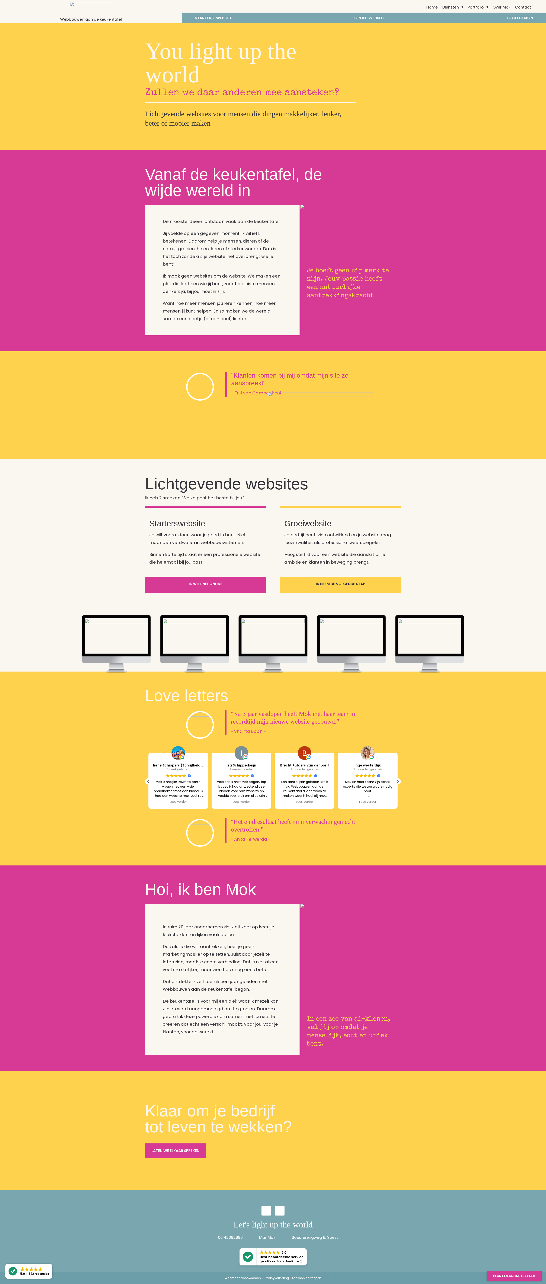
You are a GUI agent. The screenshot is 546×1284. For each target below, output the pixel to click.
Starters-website (213, 18)
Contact (523, 8)
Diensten (450, 8)
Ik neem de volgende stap (340, 583)
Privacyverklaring (276, 1278)
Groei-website (369, 18)
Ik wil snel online (205, 583)
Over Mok (501, 8)
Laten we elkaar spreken (175, 1150)
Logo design (520, 18)
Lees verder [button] (178, 802)
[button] (397, 781)
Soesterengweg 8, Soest (315, 1237)
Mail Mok (267, 1237)
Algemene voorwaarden (243, 1278)
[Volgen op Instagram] (266, 1211)
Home (432, 8)
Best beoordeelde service (281, 1257)
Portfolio (476, 8)
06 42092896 (230, 1237)
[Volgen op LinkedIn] (280, 1211)
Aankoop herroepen (306, 1278)
